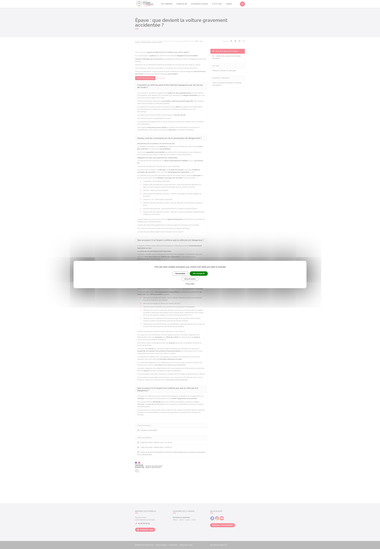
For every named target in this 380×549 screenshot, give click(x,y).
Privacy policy (190, 284)
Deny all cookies (190, 279)
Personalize (180, 273)
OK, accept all (199, 273)
